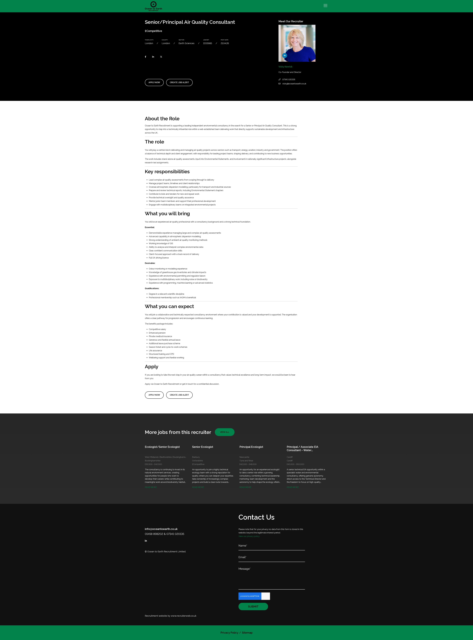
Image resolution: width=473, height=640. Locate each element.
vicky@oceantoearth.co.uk (294, 83)
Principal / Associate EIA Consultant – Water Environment (302, 448)
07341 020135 (288, 79)
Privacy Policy (229, 632)
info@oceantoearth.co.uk (161, 529)
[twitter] (161, 57)
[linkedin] (153, 57)
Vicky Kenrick (285, 66)
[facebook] (145, 57)
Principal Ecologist (251, 446)
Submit (253, 606)
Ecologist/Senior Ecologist (162, 446)
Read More (151, 487)
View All (224, 432)
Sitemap (247, 632)
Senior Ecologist (202, 446)
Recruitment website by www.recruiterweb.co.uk (170, 616)
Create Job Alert (179, 82)
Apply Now (154, 82)
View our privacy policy (249, 536)
